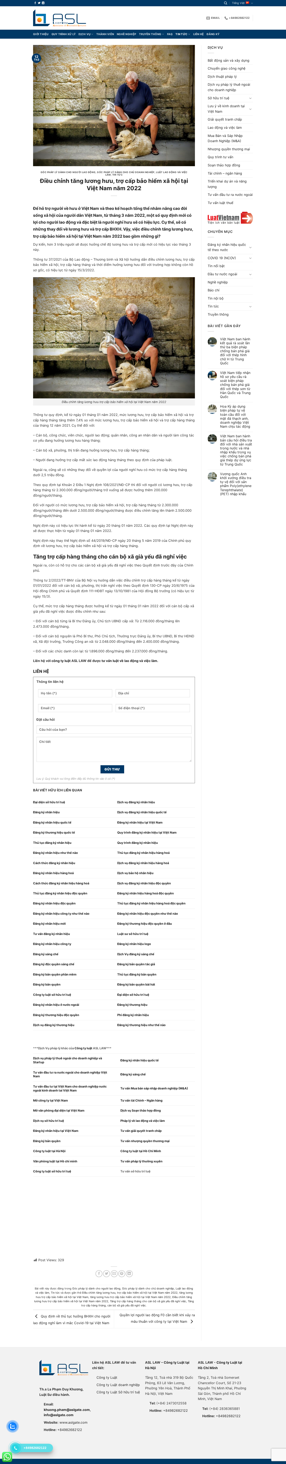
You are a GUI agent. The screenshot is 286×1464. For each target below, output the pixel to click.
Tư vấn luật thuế (220, 203)
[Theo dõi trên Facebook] (35, 3)
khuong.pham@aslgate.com (67, 1410)
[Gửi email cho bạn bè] (114, 1273)
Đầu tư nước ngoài (222, 274)
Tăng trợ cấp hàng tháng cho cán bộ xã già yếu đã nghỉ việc (148, 1301)
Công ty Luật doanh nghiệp (118, 1385)
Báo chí (213, 290)
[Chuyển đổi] (250, 98)
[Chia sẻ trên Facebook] (98, 1273)
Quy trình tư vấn (220, 157)
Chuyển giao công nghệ (226, 68)
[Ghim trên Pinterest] (121, 1273)
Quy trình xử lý (64, 34)
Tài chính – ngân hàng (225, 173)
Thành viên (105, 34)
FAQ (170, 34)
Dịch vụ (84, 34)
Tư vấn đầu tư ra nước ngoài (230, 195)
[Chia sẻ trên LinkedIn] (129, 1273)
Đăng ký (213, 34)
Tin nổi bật (216, 266)
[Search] (225, 3)
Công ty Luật (107, 1377)
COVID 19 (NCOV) (222, 258)
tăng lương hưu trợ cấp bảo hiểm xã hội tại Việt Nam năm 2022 (130, 1297)
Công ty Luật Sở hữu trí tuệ (118, 1392)
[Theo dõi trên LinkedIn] (43, 3)
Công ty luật (83, 1048)
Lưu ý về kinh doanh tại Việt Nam (226, 108)
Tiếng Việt (238, 3)
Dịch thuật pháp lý (222, 76)
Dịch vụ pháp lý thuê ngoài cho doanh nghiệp (229, 87)
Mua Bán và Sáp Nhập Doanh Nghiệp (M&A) (225, 138)
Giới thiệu (41, 34)
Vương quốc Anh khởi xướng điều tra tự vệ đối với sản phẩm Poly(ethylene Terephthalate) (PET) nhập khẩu (235, 484)
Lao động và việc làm (225, 127)
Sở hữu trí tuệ (218, 98)
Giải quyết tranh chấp (225, 119)
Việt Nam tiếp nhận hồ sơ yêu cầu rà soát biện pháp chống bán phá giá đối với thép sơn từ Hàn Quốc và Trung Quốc (235, 385)
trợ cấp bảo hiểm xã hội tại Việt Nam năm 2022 (147, 1292)
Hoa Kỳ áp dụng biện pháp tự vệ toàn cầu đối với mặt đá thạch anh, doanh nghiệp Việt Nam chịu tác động (235, 416)
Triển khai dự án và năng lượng (227, 184)
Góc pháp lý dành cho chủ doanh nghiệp (126, 172)
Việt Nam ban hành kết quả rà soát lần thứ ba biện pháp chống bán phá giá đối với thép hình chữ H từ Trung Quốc (235, 351)
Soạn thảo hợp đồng (224, 165)
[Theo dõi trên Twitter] (39, 3)
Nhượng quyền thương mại (229, 149)
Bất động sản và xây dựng (228, 60)
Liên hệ (198, 34)
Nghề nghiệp (126, 34)
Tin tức (181, 34)
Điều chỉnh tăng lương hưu (98, 1292)
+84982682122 (69, 1430)
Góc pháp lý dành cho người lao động (68, 172)
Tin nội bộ (216, 298)
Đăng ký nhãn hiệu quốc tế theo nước (227, 247)
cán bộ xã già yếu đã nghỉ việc (126, 1305)
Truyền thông (150, 34)
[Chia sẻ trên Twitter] (106, 1273)
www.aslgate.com (73, 1422)
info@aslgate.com (58, 1415)
